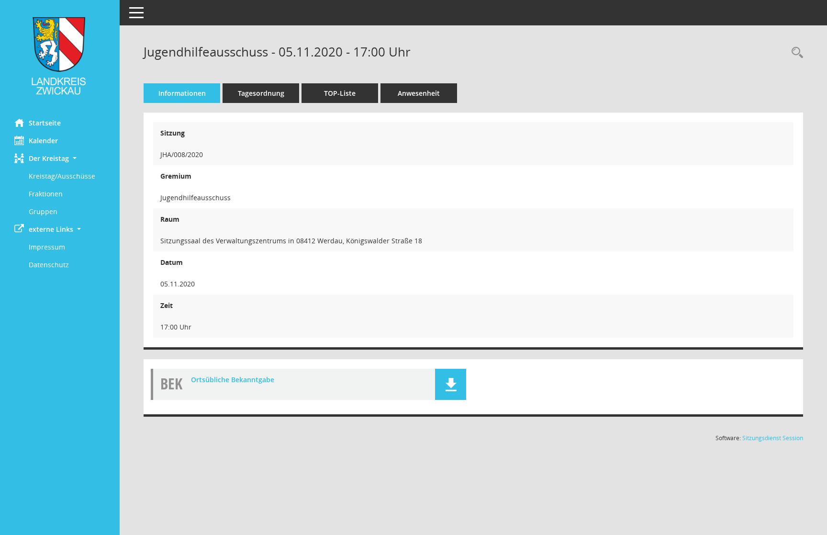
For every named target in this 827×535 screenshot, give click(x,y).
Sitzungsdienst (772, 438)
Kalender (43, 140)
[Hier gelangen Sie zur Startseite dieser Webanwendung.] (60, 56)
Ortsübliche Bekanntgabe (232, 379)
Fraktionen (46, 193)
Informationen (182, 93)
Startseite (45, 122)
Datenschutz (49, 264)
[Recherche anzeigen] (795, 53)
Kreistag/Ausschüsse (62, 176)
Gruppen (43, 211)
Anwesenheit (419, 93)
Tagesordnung (261, 93)
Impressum (47, 246)
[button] (60, 158)
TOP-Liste (340, 93)
